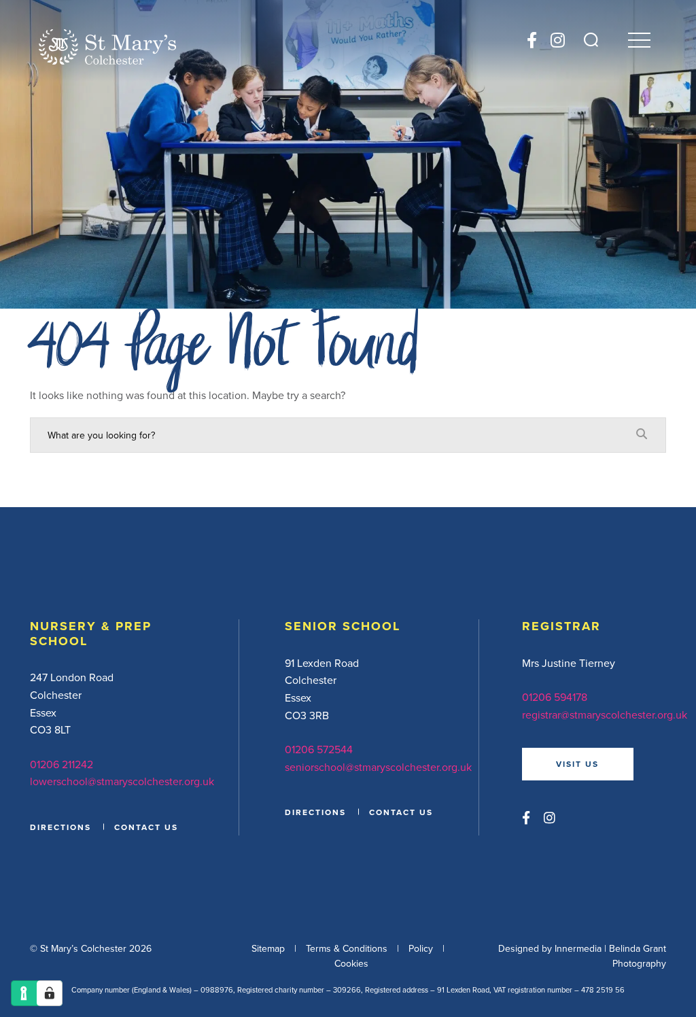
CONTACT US (146, 827)
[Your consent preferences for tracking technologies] (50, 993)
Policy (420, 948)
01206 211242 (61, 764)
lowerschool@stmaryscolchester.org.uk (122, 781)
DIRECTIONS (60, 827)
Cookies (351, 963)
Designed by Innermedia (550, 948)
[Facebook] (532, 40)
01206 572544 (319, 749)
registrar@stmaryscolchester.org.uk (604, 714)
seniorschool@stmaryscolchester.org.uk (378, 766)
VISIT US (577, 764)
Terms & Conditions (346, 948)
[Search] (591, 40)
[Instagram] (558, 40)
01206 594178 (554, 696)
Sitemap (268, 948)
